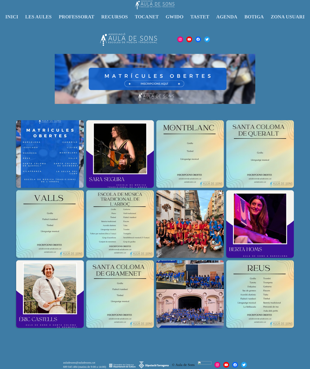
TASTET (199, 16)
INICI (11, 16)
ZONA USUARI (288, 16)
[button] (50, 154)
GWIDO (174, 16)
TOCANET (147, 16)
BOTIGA (254, 16)
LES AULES (38, 16)
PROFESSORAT (76, 16)
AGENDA (226, 16)
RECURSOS (114, 16)
